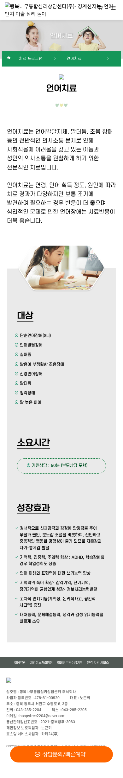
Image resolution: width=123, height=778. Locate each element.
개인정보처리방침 (41, 662)
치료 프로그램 (31, 58)
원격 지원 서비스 (98, 662)
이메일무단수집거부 (70, 662)
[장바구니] (100, 8)
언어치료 (74, 58)
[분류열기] (113, 8)
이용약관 (20, 662)
